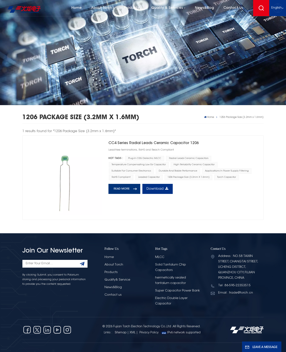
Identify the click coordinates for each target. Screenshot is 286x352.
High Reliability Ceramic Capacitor (194, 165)
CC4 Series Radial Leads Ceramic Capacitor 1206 (153, 143)
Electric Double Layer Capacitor (171, 301)
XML (132, 332)
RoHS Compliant (121, 177)
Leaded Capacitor (149, 177)
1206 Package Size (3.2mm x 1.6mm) (188, 177)
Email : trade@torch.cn (235, 292)
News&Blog (204, 8)
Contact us (233, 8)
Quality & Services (167, 8)
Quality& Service (117, 279)
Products (131, 8)
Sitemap (120, 332)
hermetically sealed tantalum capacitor (170, 280)
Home (76, 8)
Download (155, 189)
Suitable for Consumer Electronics (131, 171)
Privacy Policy (148, 332)
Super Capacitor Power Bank (177, 290)
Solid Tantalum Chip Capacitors (170, 267)
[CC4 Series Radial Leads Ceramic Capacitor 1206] (65, 178)
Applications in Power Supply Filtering (227, 171)
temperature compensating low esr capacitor (139, 165)
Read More (122, 189)
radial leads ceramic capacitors (188, 158)
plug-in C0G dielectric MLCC (144, 158)
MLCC (159, 257)
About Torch (101, 8)
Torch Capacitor (226, 177)
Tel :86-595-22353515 (234, 285)
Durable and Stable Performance (178, 171)
